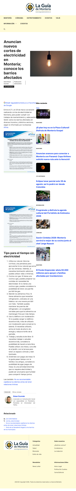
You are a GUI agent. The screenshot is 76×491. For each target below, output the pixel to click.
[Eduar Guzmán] (8, 403)
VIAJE (58, 18)
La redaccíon (58, 451)
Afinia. (6, 127)
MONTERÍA (8, 18)
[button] (4, 29)
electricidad (15, 421)
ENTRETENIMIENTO (34, 18)
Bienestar (36, 451)
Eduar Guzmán (19, 396)
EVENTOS (48, 18)
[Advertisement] (20, 190)
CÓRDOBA (19, 18)
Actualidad (36, 445)
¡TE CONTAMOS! (9, 86)
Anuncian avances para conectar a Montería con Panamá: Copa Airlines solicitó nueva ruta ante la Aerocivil (53, 156)
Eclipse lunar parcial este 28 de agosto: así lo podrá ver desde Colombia (51, 184)
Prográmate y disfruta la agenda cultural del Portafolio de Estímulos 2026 (53, 213)
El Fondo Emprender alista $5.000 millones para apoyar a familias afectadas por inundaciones (52, 273)
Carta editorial (59, 472)
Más (37, 108)
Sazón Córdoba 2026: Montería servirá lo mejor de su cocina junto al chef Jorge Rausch (53, 241)
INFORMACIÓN (9, 23)
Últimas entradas (16, 392)
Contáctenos (58, 448)
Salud (34, 448)
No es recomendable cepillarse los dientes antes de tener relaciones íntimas (18, 381)
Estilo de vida (37, 454)
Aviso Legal (58, 466)
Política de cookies (60, 469)
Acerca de (7, 392)
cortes (8, 421)
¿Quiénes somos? (60, 445)
